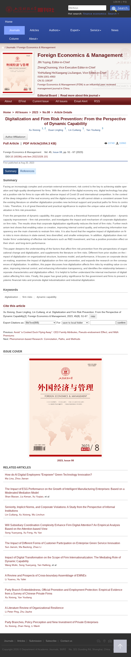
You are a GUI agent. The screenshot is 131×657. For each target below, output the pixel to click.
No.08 (46, 112)
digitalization (11, 297)
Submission (35, 640)
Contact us (66, 640)
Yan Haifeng (43, 565)
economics (99, 13)
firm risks (27, 297)
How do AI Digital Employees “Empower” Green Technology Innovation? (48, 474)
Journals (14, 30)
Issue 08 (57, 152)
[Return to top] (120, 646)
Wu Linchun (38, 514)
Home (8, 21)
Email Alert (80, 101)
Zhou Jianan (21, 478)
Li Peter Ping (12, 611)
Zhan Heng (24, 626)
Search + (113, 13)
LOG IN (116, 2)
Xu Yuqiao (37, 496)
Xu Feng (28, 532)
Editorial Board (47, 95)
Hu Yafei (21, 579)
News (114, 30)
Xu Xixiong (34, 130)
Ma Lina (9, 478)
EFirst (22, 101)
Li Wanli (35, 626)
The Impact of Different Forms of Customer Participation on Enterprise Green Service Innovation (62, 543)
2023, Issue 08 (65, 460)
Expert (74, 30)
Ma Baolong (25, 547)
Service (94, 30)
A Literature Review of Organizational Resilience (34, 607)
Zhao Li (37, 547)
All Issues (61, 101)
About (32, 38)
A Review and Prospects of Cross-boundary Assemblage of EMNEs (45, 575)
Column (14, 38)
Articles (34, 30)
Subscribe (51, 640)
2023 (35, 112)
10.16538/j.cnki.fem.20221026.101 (29, 156)
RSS (97, 101)
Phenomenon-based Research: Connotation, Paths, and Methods (45, 339)
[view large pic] (65, 407)
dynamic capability (46, 297)
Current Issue (41, 101)
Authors (54, 30)
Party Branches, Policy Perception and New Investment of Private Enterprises (51, 622)
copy (93, 316)
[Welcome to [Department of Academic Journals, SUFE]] (30, 8)
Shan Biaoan (12, 496)
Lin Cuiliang (74, 130)
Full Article (11, 143)
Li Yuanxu (10, 579)
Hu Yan (38, 532)
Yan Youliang (93, 130)
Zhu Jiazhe (26, 611)
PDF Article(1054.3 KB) (39, 143)
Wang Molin (11, 565)
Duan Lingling (55, 130)
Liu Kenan (25, 496)
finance (87, 13)
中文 (125, 2)
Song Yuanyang (13, 532)
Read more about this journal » (80, 95)
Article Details (63, 112)
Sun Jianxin (11, 547)
